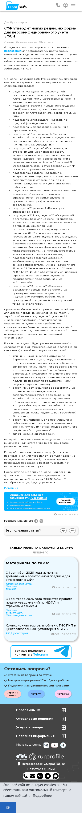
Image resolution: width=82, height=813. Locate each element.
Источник (11, 488)
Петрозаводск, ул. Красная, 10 (43, 763)
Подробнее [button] (42, 795)
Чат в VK (36, 694)
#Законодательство (26, 42)
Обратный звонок (13, 694)
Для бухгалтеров (15, 22)
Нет (72, 530)
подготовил (13, 50)
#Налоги (9, 42)
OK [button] (8, 807)
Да (63, 530)
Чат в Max (63, 694)
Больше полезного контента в (31, 652)
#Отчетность (46, 42)
